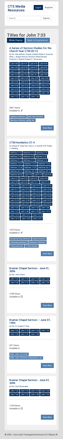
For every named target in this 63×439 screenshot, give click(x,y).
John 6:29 (25, 86)
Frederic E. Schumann (33, 59)
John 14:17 (26, 215)
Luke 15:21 (14, 193)
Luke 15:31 (36, 200)
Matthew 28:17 (16, 171)
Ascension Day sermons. (20, 239)
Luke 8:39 (34, 67)
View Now (47, 128)
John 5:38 (35, 82)
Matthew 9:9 (28, 156)
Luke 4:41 (24, 64)
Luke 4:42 (34, 64)
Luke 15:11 (34, 182)
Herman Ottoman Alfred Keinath (34, 57)
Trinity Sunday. (32, 246)
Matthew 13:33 (44, 164)
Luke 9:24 (43, 178)
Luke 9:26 (24, 182)
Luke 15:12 (45, 182)
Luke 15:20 (47, 189)
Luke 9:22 (24, 178)
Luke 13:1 (14, 71)
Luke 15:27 (36, 197)
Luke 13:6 (24, 75)
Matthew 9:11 (15, 160)
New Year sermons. (36, 117)
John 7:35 (35, 93)
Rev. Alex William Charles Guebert (25, 54)
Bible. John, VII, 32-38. (19, 354)
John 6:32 (14, 89)
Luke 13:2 (24, 71)
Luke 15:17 (14, 189)
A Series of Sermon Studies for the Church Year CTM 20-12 (30, 50)
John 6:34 (35, 89)
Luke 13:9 (14, 78)
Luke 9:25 (14, 182)
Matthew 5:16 (15, 156)
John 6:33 (25, 89)
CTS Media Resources (16, 8)
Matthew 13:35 (30, 167)
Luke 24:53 (47, 204)
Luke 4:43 (43, 64)
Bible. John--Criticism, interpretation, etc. (26, 358)
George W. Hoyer (18, 146)
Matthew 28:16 (44, 167)
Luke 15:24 (47, 193)
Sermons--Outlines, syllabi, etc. (22, 120)
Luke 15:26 (25, 197)
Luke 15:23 (36, 193)
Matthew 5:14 (28, 153)
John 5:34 (34, 78)
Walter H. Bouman (46, 54)
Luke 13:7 (34, 75)
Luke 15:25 (14, 197)
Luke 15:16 (47, 186)
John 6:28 (14, 86)
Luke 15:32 (47, 200)
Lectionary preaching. (18, 242)
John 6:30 (35, 86)
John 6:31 (45, 86)
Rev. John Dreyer (18, 275)
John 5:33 (24, 78)
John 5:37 (25, 82)
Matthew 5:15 (41, 153)
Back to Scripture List (38, 40)
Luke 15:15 (36, 186)
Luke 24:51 (25, 204)
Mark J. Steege (15, 57)
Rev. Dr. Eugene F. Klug (20, 326)
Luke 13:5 (14, 75)
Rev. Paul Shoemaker (20, 386)
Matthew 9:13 (41, 160)
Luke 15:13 (14, 186)
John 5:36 (14, 82)
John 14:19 (14, 219)
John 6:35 (45, 89)
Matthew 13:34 (16, 167)
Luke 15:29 (14, 200)
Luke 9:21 (14, 178)
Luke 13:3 (34, 71)
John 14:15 (45, 211)
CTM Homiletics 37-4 (22, 142)
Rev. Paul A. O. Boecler (34, 146)
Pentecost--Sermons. (37, 242)
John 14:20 (26, 219)
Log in (38, 7)
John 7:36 (45, 93)
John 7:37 (14, 97)
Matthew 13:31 (16, 164)
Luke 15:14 (25, 186)
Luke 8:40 (43, 67)
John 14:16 (14, 215)
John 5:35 (45, 78)
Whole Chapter (16, 40)
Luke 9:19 (38, 175)
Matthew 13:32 (30, 164)
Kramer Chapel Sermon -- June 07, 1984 (29, 321)
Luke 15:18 (25, 189)
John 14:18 (37, 215)
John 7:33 (14, 93)
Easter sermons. (39, 239)
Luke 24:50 (14, 204)
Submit (46, 18)
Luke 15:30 (25, 200)
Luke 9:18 (28, 175)
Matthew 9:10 (40, 156)
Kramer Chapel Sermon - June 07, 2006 (29, 382)
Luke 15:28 (47, 197)
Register (49, 7)
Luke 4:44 (14, 67)
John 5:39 (45, 82)
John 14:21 (37, 219)
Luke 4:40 (14, 64)
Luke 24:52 (36, 204)
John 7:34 (25, 93)
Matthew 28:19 (44, 171)
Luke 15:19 (36, 189)
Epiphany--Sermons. (18, 117)
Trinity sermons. (17, 246)
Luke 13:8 (43, 75)
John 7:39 (35, 97)
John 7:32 (14, 279)
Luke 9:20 (48, 175)
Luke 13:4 (43, 71)
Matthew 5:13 (15, 153)
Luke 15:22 (25, 193)
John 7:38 (25, 97)
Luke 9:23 (34, 178)
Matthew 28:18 (30, 171)
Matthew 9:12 (28, 160)
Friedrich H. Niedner (17, 59)
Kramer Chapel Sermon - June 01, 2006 (29, 270)
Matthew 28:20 (16, 175)
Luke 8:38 (24, 67)
